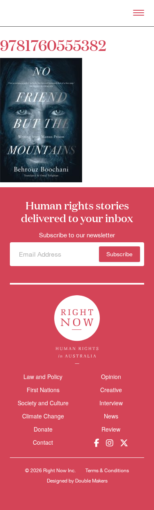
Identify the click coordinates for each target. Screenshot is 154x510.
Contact (43, 442)
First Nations (43, 390)
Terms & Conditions (107, 470)
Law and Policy (42, 376)
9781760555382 (53, 44)
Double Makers (91, 481)
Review (110, 429)
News (111, 416)
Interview (111, 403)
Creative (111, 390)
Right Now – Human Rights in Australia (77, 13)
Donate (43, 429)
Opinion (111, 376)
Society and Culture (43, 403)
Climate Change (43, 416)
